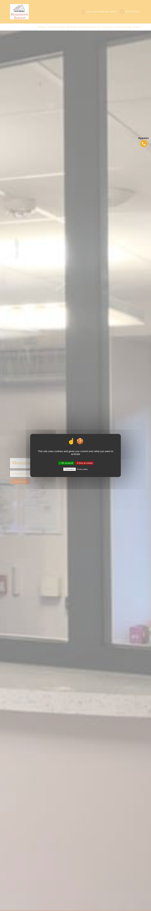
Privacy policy (82, 469)
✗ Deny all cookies (85, 463)
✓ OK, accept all (66, 463)
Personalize (70, 469)
